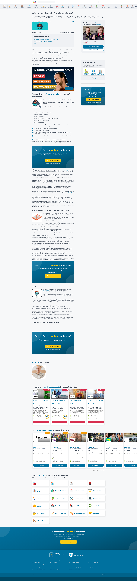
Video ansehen (69, 88)
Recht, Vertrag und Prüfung (55, 569)
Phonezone (127, 447)
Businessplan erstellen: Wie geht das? (75, 569)
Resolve (35, 447)
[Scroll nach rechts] (136, 6)
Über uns (62, 578)
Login (102, 2)
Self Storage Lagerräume (46, 400)
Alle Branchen (47, 2)
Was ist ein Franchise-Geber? (74, 564)
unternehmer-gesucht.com (69, 574)
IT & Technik (90, 400)
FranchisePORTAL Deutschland (47, 574)
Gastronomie (90, 443)
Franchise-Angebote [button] (80, 2)
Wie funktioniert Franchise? (36, 562)
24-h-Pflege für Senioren (77, 400)
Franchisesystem (67, 170)
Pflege (71, 400)
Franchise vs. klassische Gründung (38, 564)
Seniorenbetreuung (76, 443)
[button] (99, 2)
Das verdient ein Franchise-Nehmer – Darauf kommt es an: (46, 39)
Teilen (73, 21)
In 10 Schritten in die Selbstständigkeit (38, 565)
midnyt (108, 447)
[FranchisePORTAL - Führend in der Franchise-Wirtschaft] (34, 2)
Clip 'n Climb (55, 447)
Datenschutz (72, 578)
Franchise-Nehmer (54, 94)
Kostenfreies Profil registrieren (93, 565)
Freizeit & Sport (54, 443)
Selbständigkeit (46, 290)
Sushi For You (91, 447)
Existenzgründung (40, 21)
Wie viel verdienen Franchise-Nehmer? (38, 569)
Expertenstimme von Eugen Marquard (42, 45)
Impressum (67, 578)
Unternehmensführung (54, 565)
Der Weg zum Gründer (54, 562)
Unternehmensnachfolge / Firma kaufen (76, 567)
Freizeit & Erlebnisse (62, 443)
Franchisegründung (48, 21)
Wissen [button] (87, 2)
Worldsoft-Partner (92, 403)
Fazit (35, 43)
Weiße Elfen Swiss (74, 447)
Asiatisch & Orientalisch (98, 443)
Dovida (71, 403)
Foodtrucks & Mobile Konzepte (117, 443)
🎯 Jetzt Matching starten (53, 160)
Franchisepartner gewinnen (92, 564)
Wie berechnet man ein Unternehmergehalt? (43, 41)
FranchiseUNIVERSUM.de (79, 574)
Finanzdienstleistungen (42, 443)
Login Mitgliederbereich (92, 567)
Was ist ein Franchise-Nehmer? (74, 565)
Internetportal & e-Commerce (99, 400)
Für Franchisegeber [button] (93, 2)
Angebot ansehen (41, 421)
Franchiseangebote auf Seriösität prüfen (39, 567)
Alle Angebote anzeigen (93, 49)
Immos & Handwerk (36, 400)
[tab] (93, 470)
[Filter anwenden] (53, 2)
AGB (75, 578)
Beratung (53, 400)
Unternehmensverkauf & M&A (61, 400)
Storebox (35, 403)
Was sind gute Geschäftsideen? (74, 562)
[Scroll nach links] (9, 6)
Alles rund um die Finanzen (55, 567)
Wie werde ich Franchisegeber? (93, 562)
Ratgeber (33, 21)
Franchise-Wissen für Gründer (55, 564)
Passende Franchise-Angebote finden (92, 46)
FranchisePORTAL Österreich (59, 574)
